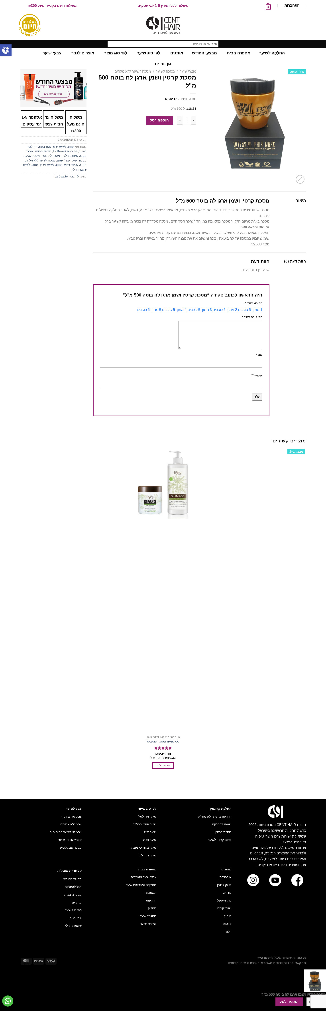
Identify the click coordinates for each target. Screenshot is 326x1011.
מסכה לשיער (165, 71)
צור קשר (300, 963)
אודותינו (233, 963)
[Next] (289, 177)
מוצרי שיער (188, 71)
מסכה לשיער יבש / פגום (71, 160)
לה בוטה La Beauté (65, 151)
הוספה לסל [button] (163, 765)
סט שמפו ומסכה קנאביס (163, 741)
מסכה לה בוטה (50, 155)
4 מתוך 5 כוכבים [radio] (174, 310)
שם (259, 354)
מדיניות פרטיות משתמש (277, 963)
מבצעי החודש (43, 151)
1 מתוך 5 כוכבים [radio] (250, 310)
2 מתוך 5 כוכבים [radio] (225, 310)
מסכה (29, 151)
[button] (6, 50)
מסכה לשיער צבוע (75, 165)
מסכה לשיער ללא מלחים (132, 71)
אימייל (256, 375)
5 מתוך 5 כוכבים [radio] (149, 310)
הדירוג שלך (253, 303)
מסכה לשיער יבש (63, 147)
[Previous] (304, 784)
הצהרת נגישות (249, 963)
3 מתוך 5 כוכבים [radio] (199, 310)
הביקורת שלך (252, 317)
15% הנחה (44, 147)
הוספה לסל (159, 120)
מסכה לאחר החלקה (74, 155)
